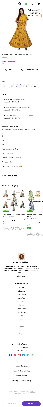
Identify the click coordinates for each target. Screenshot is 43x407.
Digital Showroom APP (25, 392)
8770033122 (22, 348)
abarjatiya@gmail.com (22, 344)
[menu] (3, 4)
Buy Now (31, 403)
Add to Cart (12, 403)
